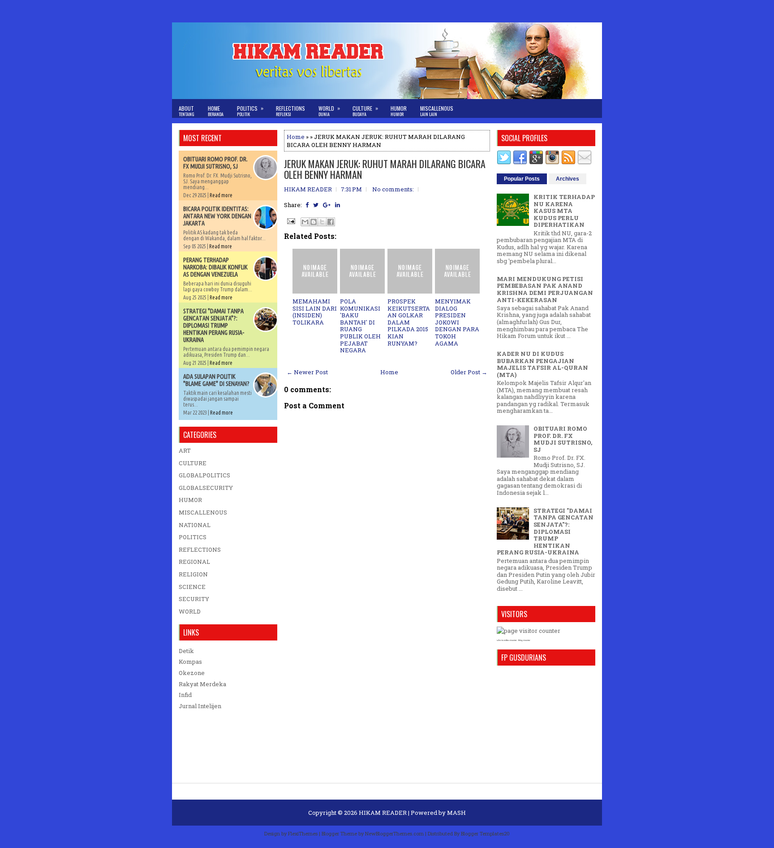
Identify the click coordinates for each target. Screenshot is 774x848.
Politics (250, 110)
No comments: (393, 189)
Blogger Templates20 (485, 833)
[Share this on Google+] (327, 205)
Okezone (192, 673)
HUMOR (190, 500)
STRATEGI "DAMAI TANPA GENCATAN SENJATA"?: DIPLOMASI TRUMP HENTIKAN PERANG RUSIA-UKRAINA (213, 325)
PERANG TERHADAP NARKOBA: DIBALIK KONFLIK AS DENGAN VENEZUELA (215, 267)
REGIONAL (194, 562)
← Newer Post (307, 372)
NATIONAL (195, 525)
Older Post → (469, 372)
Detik (186, 651)
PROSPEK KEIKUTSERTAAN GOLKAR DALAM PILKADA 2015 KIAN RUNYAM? (408, 322)
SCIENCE (192, 587)
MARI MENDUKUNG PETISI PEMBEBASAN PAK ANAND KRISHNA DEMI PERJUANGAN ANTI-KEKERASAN (545, 289)
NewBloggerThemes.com (394, 833)
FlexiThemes (303, 833)
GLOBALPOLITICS (204, 475)
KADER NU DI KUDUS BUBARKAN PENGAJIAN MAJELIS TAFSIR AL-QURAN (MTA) (542, 364)
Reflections (290, 110)
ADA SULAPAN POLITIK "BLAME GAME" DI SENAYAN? (216, 380)
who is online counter (507, 640)
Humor (399, 110)
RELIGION (193, 574)
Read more (221, 195)
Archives (567, 179)
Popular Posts (522, 179)
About (186, 110)
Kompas (190, 662)
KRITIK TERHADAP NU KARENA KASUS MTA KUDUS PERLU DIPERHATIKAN (564, 211)
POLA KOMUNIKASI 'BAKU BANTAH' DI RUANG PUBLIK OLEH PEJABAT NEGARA (360, 325)
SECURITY (194, 599)
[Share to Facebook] (330, 221)
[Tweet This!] (316, 205)
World (329, 110)
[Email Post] (290, 220)
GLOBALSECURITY (206, 488)
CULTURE (192, 463)
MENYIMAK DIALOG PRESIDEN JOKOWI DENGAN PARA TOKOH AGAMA (457, 322)
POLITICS (192, 537)
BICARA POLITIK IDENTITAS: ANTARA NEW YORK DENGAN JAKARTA (217, 216)
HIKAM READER (383, 813)
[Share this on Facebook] (307, 205)
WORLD (190, 611)
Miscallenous (436, 110)
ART (185, 450)
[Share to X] (322, 221)
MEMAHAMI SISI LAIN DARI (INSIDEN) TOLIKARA (314, 311)
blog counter (524, 640)
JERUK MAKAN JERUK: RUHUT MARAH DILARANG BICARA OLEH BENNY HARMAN (385, 169)
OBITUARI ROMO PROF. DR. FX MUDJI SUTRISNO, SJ (215, 163)
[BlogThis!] (313, 221)
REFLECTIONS (200, 549)
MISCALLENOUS (203, 512)
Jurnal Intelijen (200, 706)
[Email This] (305, 221)
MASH (456, 813)
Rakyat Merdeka (202, 684)
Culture (365, 110)
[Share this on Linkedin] (337, 205)
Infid (185, 695)
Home (216, 110)
